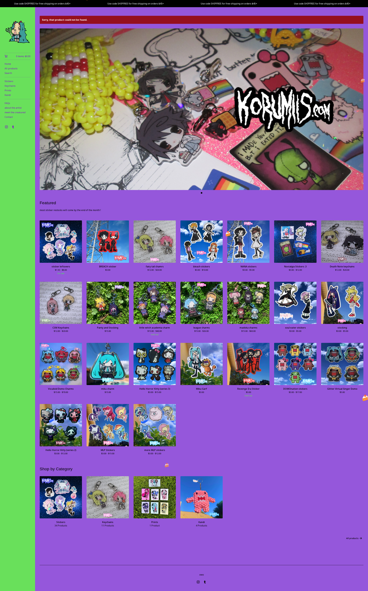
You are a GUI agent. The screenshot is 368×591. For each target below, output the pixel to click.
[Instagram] (6, 127)
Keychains (10, 85)
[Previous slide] (43, 109)
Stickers (9, 81)
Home (8, 63)
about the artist (13, 107)
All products (11, 68)
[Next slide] (359, 109)
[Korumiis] (17, 32)
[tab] (201, 193)
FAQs (7, 103)
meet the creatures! (15, 112)
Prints (8, 90)
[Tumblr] (13, 127)
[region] (184, 3)
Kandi (8, 95)
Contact (9, 117)
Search (8, 73)
